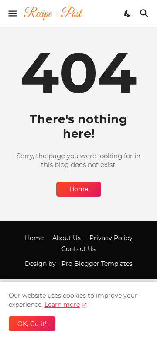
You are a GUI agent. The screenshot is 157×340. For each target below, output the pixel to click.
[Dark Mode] (128, 13)
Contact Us (78, 249)
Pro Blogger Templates (97, 264)
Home (78, 189)
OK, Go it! (32, 324)
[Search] (145, 13)
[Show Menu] (12, 13)
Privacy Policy (111, 238)
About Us (66, 238)
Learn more (62, 305)
